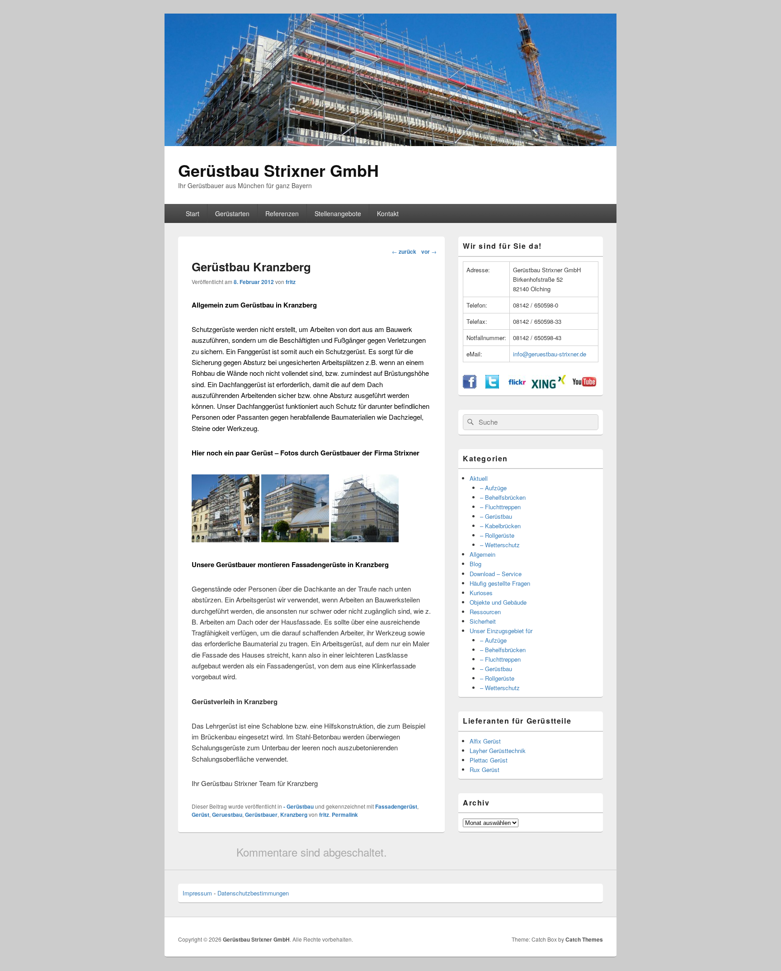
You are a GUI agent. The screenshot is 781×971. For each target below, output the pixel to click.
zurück (404, 251)
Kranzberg (293, 814)
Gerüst (200, 814)
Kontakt (388, 213)
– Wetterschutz (500, 544)
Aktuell (479, 478)
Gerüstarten (232, 213)
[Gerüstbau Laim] (365, 539)
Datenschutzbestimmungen (253, 893)
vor (429, 251)
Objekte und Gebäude (498, 602)
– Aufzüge (493, 487)
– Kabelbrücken (500, 525)
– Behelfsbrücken (503, 497)
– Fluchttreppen (500, 506)
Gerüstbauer (261, 814)
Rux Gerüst (484, 769)
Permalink (345, 814)
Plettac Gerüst (489, 760)
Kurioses (481, 592)
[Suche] (469, 422)
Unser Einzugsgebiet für (501, 630)
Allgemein (482, 554)
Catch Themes (584, 939)
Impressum (197, 893)
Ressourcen (485, 611)
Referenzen (282, 213)
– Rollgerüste (497, 535)
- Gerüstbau (298, 806)
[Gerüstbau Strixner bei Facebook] (469, 386)
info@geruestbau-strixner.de (549, 354)
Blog (475, 563)
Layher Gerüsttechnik (498, 750)
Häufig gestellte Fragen (500, 583)
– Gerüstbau (496, 516)
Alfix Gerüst (485, 741)
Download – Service (496, 573)
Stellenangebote (338, 213)
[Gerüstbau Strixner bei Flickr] (517, 386)
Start (192, 213)
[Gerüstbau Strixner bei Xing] (549, 386)
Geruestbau (227, 814)
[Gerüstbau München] (225, 539)
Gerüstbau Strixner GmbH (278, 170)
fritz (291, 282)
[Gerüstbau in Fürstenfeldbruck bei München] (295, 539)
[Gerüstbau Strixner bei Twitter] (492, 386)
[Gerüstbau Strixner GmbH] (390, 143)
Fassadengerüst (396, 806)
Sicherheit (483, 621)
